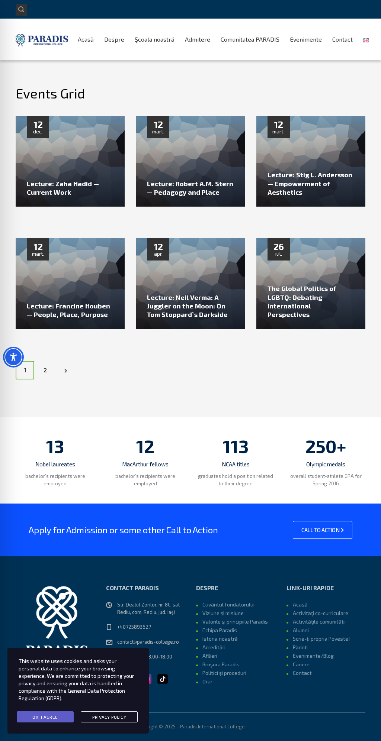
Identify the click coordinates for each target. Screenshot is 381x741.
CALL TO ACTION (320, 530)
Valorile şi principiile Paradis (235, 621)
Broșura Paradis (221, 664)
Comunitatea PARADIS (250, 39)
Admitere (197, 39)
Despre (114, 39)
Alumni (301, 630)
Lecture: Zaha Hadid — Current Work (63, 187)
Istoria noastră (220, 638)
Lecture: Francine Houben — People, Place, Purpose (68, 310)
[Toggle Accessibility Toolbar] (13, 357)
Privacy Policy (109, 716)
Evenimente (306, 39)
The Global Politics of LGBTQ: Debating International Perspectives (302, 301)
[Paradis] (43, 39)
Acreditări (213, 647)
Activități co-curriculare (320, 613)
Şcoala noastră (155, 39)
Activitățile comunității (319, 621)
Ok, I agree (45, 716)
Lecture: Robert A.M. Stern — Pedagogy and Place (190, 187)
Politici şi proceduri (224, 673)
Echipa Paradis (219, 630)
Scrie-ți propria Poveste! (321, 638)
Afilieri (209, 656)
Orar (207, 681)
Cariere (301, 664)
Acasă (86, 39)
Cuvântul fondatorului (228, 604)
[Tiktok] (162, 678)
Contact (342, 39)
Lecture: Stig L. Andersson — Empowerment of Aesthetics (310, 183)
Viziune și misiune (223, 613)
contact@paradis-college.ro (148, 642)
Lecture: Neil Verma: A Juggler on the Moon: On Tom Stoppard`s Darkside (187, 306)
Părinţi (300, 647)
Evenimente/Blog (313, 656)
